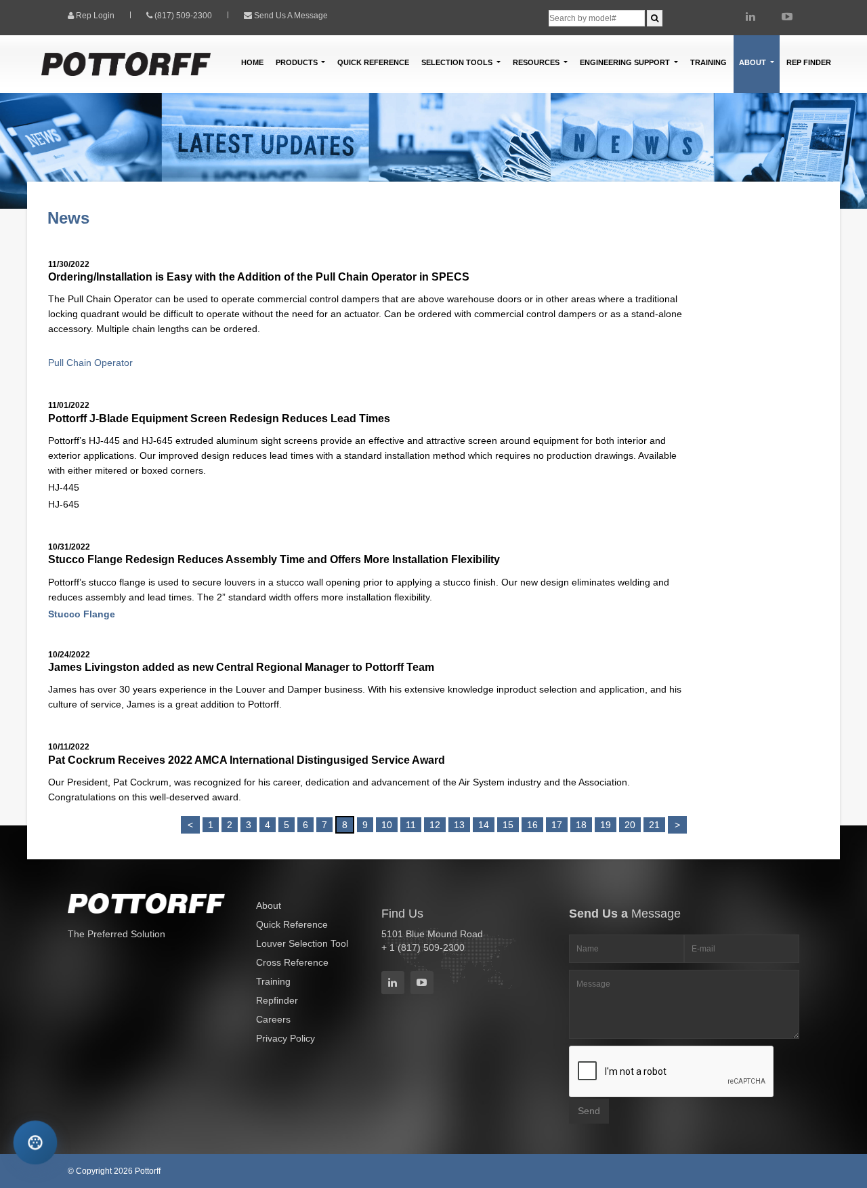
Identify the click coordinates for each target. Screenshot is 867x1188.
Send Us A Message (291, 15)
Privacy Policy (285, 1038)
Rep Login (95, 15)
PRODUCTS (298, 62)
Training (708, 62)
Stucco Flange (81, 614)
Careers (273, 1019)
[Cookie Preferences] (35, 1142)
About (268, 905)
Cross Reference (292, 962)
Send (589, 1110)
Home (252, 62)
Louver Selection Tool (302, 943)
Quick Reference (373, 62)
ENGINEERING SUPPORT (626, 62)
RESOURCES (537, 62)
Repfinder (277, 1000)
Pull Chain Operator (90, 362)
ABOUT (753, 62)
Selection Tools (457, 62)
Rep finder (808, 62)
